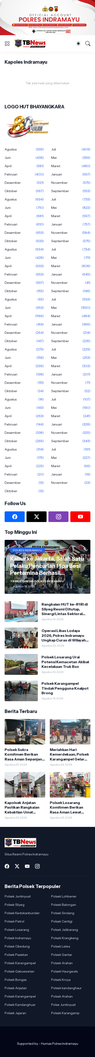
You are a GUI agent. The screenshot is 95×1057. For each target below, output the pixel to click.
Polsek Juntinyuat (18, 896)
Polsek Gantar (61, 955)
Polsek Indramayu (18, 938)
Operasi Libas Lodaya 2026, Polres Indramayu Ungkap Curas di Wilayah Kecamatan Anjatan (64, 635)
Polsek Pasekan (16, 955)
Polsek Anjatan (16, 988)
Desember (24, 183)
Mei (70, 158)
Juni (24, 158)
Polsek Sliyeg (14, 905)
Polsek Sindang (62, 913)
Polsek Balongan (63, 905)
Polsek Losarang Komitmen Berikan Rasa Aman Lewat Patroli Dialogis (66, 807)
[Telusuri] (88, 43)
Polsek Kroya (61, 980)
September (70, 191)
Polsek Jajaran (15, 1013)
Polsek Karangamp (65, 1013)
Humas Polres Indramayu (59, 1043)
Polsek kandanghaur (66, 988)
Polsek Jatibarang (64, 930)
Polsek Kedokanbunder (22, 913)
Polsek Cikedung (17, 946)
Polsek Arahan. (62, 996)
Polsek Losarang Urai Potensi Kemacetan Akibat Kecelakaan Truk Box (65, 662)
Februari (24, 174)
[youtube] (80, 516)
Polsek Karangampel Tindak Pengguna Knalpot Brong (65, 688)
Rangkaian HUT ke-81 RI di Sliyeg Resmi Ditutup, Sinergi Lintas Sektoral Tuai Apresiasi (65, 609)
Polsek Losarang (17, 930)
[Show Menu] (7, 43)
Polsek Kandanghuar (20, 1005)
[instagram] (58, 516)
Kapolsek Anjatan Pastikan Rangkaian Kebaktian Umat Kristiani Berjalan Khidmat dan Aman (22, 807)
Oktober (24, 191)
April (24, 166)
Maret (70, 166)
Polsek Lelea (60, 946)
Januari (70, 174)
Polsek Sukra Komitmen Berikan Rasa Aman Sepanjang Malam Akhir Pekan (24, 754)
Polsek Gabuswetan (19, 971)
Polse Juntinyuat (63, 1005)
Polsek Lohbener (64, 896)
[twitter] (37, 516)
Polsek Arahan (62, 963)
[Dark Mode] (78, 43)
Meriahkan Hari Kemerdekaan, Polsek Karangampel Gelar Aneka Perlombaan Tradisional (69, 754)
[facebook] (15, 516)
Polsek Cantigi (61, 921)
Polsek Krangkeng (64, 938)
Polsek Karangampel (20, 963)
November (70, 183)
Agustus (24, 149)
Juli (70, 149)
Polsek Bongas (16, 980)
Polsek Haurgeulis (64, 971)
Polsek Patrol (14, 921)
